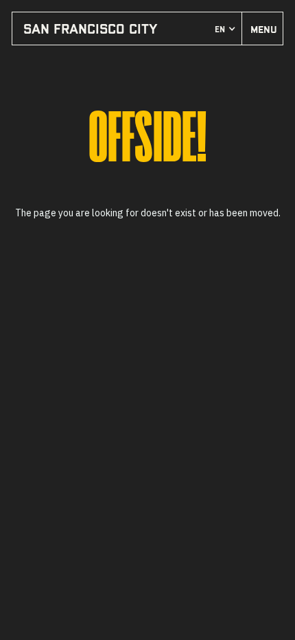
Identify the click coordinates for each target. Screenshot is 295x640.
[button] (225, 29)
